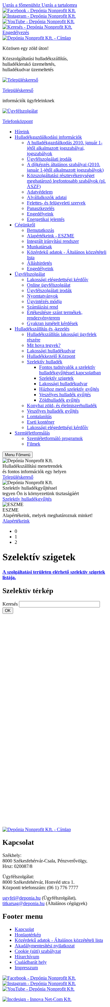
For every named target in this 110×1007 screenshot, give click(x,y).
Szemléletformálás (32, 432)
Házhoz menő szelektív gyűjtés (69, 389)
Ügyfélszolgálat (30, 274)
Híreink (22, 131)
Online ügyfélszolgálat (48, 285)
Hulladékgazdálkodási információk (48, 137)
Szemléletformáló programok (55, 438)
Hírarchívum (27, 956)
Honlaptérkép (28, 934)
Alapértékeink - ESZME (50, 235)
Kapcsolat (24, 929)
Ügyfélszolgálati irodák (49, 159)
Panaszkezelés (40, 208)
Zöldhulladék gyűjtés (59, 400)
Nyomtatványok (42, 296)
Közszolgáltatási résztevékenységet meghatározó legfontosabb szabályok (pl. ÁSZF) (66, 181)
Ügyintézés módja (44, 301)
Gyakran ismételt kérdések (52, 323)
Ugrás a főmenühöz (22, 5)
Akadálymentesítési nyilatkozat (45, 945)
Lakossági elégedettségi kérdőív (57, 279)
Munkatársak (39, 246)
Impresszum (26, 967)
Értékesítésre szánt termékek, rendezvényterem (54, 315)
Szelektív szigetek (56, 378)
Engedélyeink (40, 213)
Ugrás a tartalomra (59, 5)
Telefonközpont (17, 121)
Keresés (10, 604)
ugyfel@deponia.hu (21, 897)
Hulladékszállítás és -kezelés (42, 328)
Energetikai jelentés (45, 219)
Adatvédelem (40, 191)
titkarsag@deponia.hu (23, 903)
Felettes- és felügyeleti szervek (56, 202)
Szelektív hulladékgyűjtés (27, 499)
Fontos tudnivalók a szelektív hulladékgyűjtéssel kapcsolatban (70, 370)
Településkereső (17, 90)
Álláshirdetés (39, 263)
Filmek (33, 443)
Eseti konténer (40, 422)
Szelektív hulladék (44, 361)
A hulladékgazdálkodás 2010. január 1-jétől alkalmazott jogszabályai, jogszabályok (64, 148)
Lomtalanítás (39, 416)
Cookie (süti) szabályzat (38, 951)
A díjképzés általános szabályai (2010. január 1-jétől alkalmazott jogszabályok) (65, 167)
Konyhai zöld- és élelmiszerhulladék (62, 405)
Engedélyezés (15, 32)
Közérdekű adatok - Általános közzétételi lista (59, 940)
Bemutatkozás (40, 230)
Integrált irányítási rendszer (53, 241)
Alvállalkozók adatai (47, 197)
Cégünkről (25, 224)
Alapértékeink (16, 520)
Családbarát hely (31, 962)
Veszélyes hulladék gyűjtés (65, 394)
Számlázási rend (42, 306)
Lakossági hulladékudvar (51, 350)
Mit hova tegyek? (44, 345)
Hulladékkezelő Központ (51, 356)
